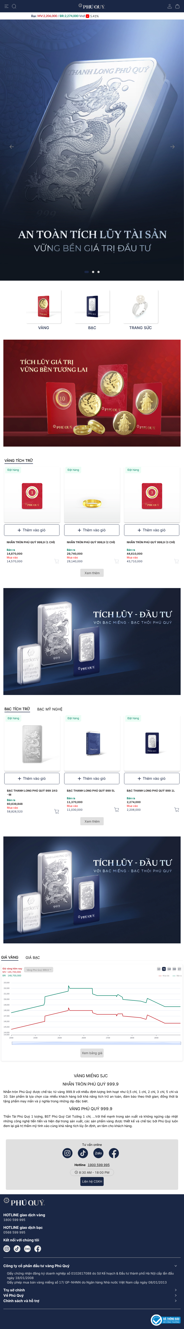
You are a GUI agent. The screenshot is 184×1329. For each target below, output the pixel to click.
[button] (92, 1265)
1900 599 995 (99, 1165)
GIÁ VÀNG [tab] (9, 957)
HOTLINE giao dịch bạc (23, 1227)
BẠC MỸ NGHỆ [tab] (50, 709)
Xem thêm (92, 573)
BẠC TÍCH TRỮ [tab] (17, 709)
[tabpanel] (92, 517)
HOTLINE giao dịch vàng (24, 1215)
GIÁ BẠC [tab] (33, 957)
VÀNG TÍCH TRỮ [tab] (18, 460)
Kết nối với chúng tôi (21, 1240)
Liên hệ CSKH (92, 1181)
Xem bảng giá (92, 1053)
